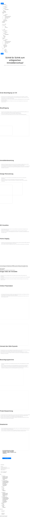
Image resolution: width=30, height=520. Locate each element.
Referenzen (3, 21)
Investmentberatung (5, 499)
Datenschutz (3, 510)
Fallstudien (6, 27)
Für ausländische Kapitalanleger (5, 20)
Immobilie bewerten (5, 8)
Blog (3, 506)
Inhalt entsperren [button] (2, 269)
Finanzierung (4, 483)
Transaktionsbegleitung (6, 498)
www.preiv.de (4, 472)
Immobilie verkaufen (5, 6)
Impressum (3, 511)
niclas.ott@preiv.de (4, 471)
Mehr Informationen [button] (2, 268)
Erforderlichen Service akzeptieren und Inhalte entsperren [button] (7, 270)
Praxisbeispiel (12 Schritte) (5, 10)
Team (3, 504)
